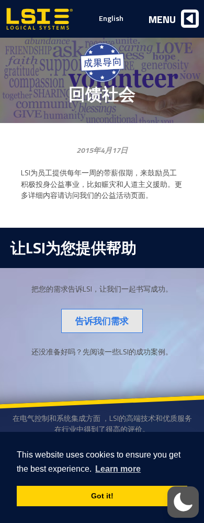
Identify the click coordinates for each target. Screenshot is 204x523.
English (111, 18)
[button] (183, 502)
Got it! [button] (102, 496)
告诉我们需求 (102, 321)
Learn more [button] (118, 468)
